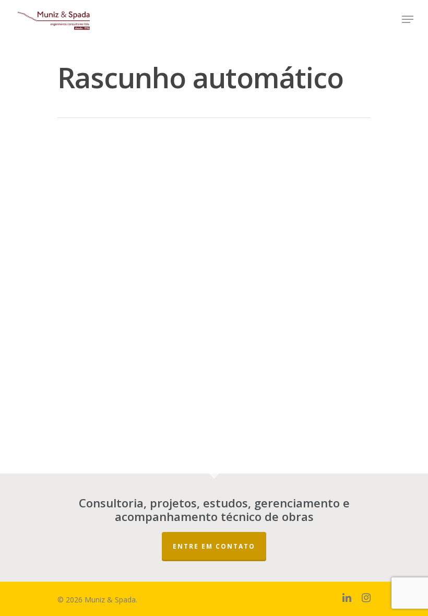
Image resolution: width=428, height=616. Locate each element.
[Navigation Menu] (407, 19)
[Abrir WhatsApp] (402, 590)
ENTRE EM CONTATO (214, 546)
